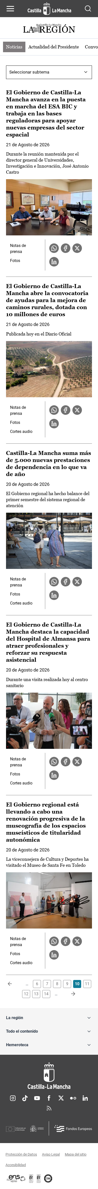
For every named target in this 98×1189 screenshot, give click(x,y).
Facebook (49, 1098)
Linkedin (85, 1098)
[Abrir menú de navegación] (10, 8)
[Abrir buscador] (88, 9)
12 (26, 994)
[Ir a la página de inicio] (49, 8)
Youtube (37, 1098)
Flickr (73, 1098)
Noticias (14, 46)
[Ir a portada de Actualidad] (49, 29)
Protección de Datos (21, 1154)
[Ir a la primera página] (14, 984)
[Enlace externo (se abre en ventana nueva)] (38, 1178)
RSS (49, 1108)
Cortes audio (21, 431)
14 (46, 994)
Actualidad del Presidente (53, 46)
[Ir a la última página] (69, 994)
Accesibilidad (16, 1165)
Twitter (61, 1098)
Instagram (13, 1098)
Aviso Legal (51, 1154)
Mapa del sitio (75, 1154)
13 (36, 994)
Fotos (15, 260)
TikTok (25, 1098)
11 (87, 983)
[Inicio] (49, 1075)
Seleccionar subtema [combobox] (29, 72)
